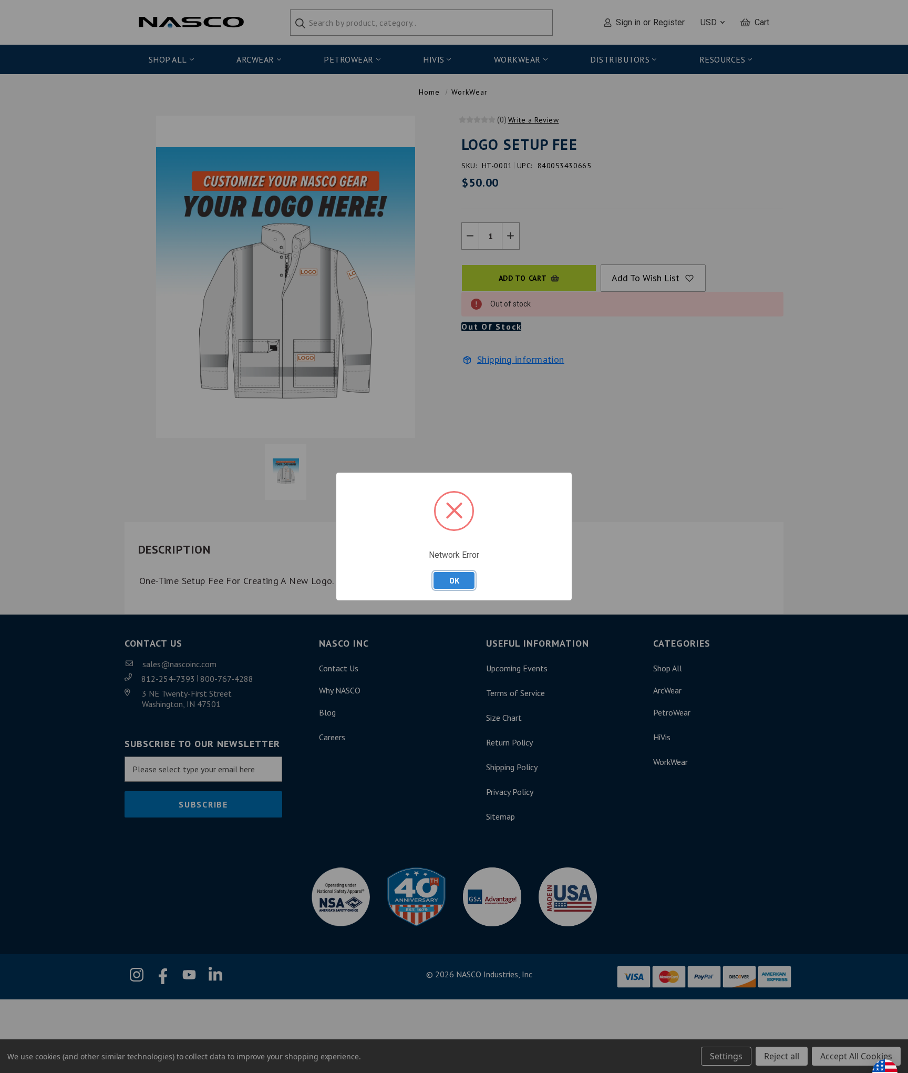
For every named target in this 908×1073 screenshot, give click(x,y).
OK (454, 580)
